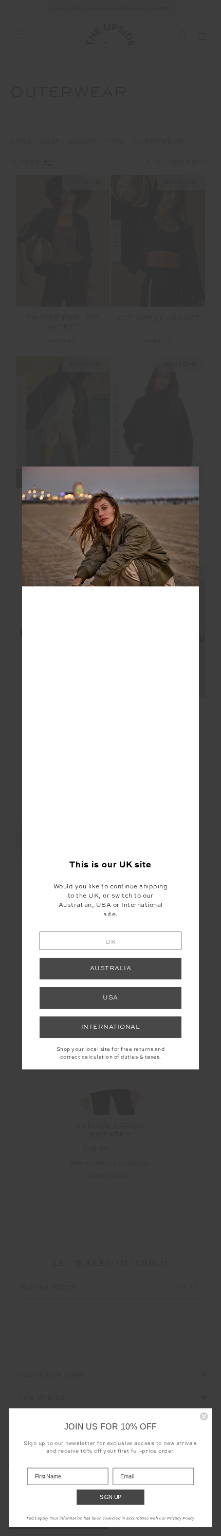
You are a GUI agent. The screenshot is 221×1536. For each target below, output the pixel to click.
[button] (110, 940)
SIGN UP (111, 1497)
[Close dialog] (204, 1416)
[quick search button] (183, 35)
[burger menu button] (19, 35)
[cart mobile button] (201, 35)
